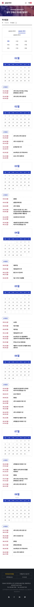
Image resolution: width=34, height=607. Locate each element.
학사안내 (7, 22)
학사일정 (12, 22)
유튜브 (19, 597)
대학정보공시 (9, 577)
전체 (8, 41)
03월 (8, 44)
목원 (29, 3)
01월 (17, 41)
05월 (26, 44)
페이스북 (14, 597)
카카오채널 (25, 597)
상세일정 (5, 87)
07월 (17, 48)
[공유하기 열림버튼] (16, 22)
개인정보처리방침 (9, 574)
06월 (8, 48)
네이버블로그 (9, 597)
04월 (17, 44)
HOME (2, 22)
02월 (26, 41)
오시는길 (24, 577)
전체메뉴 (26, 3)
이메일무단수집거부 (24, 574)
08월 (26, 48)
